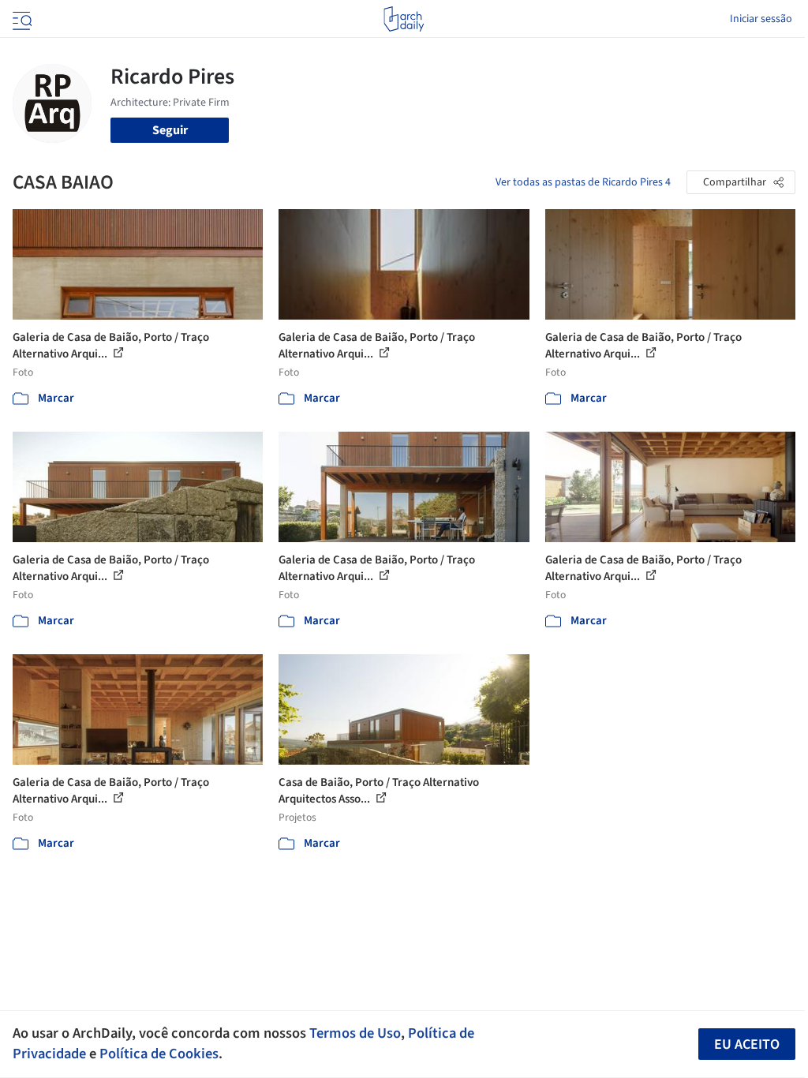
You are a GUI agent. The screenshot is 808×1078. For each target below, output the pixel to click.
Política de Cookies (159, 1053)
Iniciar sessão (761, 18)
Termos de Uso (355, 1033)
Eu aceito (747, 1044)
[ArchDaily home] (403, 19)
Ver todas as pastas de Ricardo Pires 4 (583, 182)
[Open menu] (20, 19)
